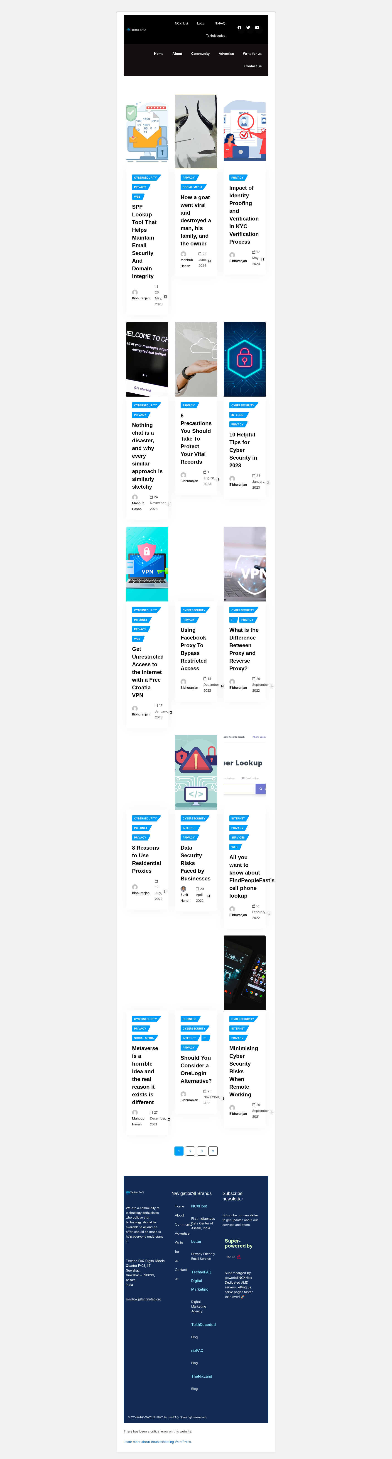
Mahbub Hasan (187, 263)
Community (200, 54)
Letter (201, 23)
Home (158, 54)
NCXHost (181, 23)
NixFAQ (220, 23)
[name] (147, 131)
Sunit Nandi (185, 897)
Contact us (253, 66)
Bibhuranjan (140, 298)
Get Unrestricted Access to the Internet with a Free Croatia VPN (148, 672)
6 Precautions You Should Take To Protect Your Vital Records (196, 438)
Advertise (226, 54)
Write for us (252, 54)
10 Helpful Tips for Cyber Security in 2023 (243, 449)
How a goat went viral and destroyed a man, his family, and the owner (196, 220)
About (177, 54)
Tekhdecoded (215, 35)
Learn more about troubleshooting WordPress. (158, 1442)
